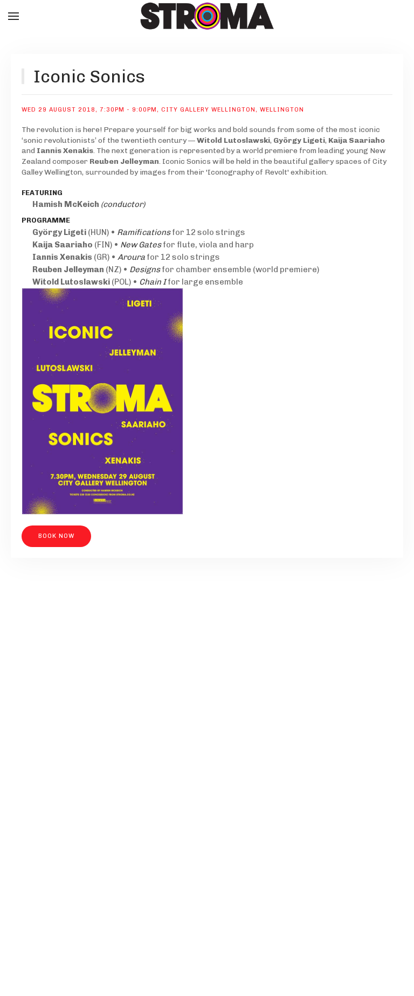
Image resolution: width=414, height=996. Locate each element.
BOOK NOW (56, 536)
